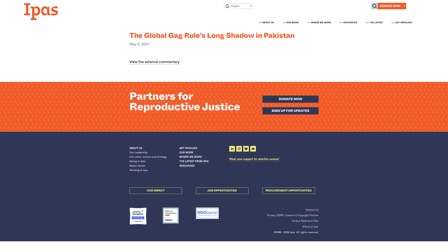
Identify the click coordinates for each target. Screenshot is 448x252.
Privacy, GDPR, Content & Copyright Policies (292, 215)
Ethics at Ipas (310, 226)
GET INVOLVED (188, 148)
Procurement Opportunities (289, 190)
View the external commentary (155, 61)
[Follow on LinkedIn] (232, 149)
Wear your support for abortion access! (254, 159)
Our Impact (156, 190)
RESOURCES (187, 165)
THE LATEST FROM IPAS (194, 161)
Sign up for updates (290, 110)
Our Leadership (138, 152)
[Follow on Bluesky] (246, 149)
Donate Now (390, 6)
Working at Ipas (139, 170)
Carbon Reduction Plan (305, 221)
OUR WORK (186, 152)
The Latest (376, 22)
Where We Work (321, 22)
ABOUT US (136, 148)
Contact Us (312, 209)
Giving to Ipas (137, 161)
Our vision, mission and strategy (148, 157)
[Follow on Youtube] (253, 149)
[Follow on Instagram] (239, 149)
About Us (268, 22)
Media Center (137, 165)
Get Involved (403, 22)
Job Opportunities (222, 190)
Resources (350, 22)
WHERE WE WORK (190, 157)
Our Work (292, 22)
